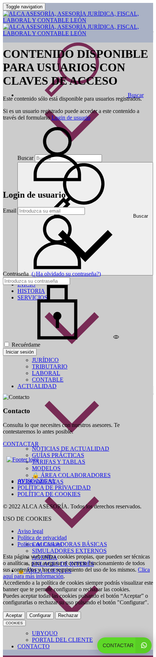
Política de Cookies (39, 544)
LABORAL (46, 373)
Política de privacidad (42, 538)
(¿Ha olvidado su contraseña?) (66, 274)
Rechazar (68, 615)
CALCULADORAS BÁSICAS (69, 544)
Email (9, 210)
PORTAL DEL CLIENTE (62, 640)
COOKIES (14, 623)
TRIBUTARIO (49, 366)
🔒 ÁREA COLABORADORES (71, 475)
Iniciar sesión (20, 352)
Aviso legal (30, 531)
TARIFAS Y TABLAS (58, 462)
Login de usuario (71, 117)
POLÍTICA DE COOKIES (49, 494)
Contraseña (52, 274)
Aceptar (14, 615)
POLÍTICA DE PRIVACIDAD (54, 487)
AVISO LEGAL (36, 481)
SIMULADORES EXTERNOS (69, 551)
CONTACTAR (21, 444)
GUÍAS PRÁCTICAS (58, 455)
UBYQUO (45, 633)
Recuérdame (25, 345)
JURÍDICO (45, 360)
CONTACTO (33, 646)
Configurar (40, 615)
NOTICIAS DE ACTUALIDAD (70, 449)
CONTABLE (47, 379)
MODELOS (46, 468)
